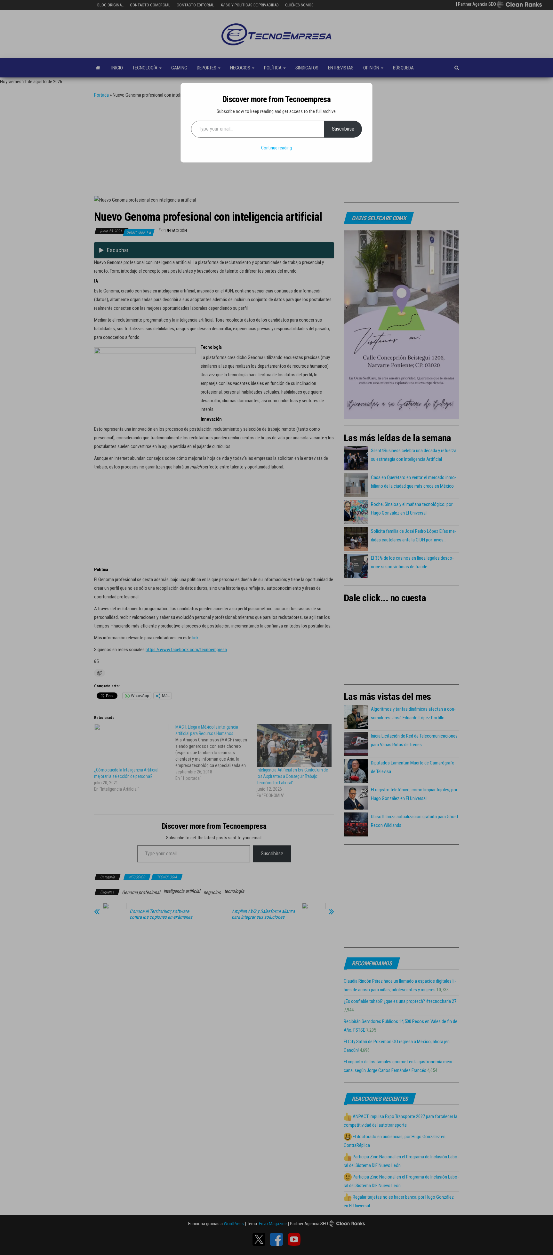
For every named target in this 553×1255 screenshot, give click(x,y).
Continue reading (276, 147)
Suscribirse (343, 129)
